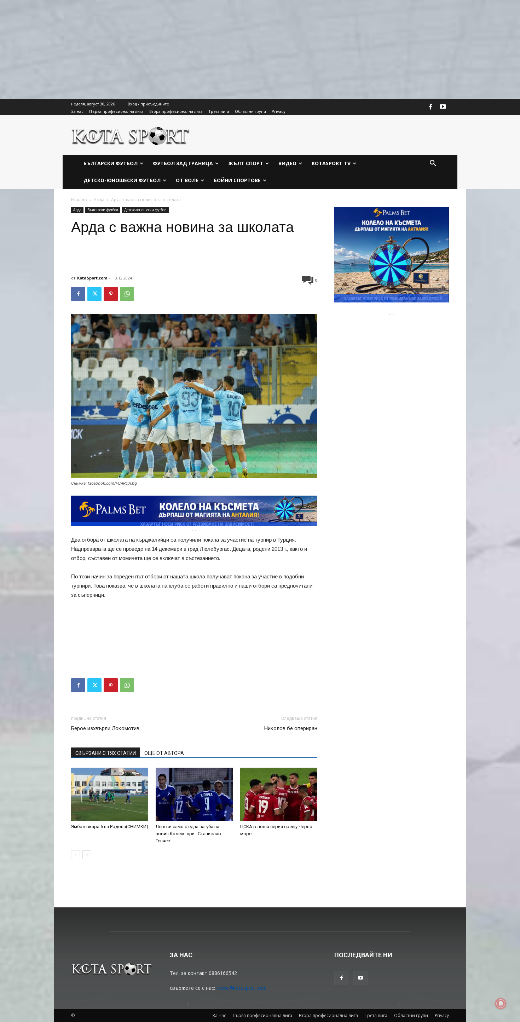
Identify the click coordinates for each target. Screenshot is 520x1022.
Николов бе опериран (290, 728)
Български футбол (102, 209)
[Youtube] (443, 107)
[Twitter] (94, 294)
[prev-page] (75, 854)
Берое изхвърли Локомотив (105, 728)
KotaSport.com (92, 278)
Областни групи (411, 1015)
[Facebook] (431, 107)
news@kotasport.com (241, 988)
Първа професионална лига (262, 1015)
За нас (219, 1015)
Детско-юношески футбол (145, 209)
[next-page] (86, 854)
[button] (432, 163)
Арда (99, 200)
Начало (79, 200)
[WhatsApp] (127, 294)
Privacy (442, 1015)
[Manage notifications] (501, 1003)
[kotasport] (130, 135)
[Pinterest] (111, 294)
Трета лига (376, 1015)
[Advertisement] (212, 49)
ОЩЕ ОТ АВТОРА (164, 753)
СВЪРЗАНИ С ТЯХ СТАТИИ (105, 753)
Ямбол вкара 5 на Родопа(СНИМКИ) (109, 826)
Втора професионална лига (328, 1015)
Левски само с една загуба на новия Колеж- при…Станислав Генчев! (188, 833)
